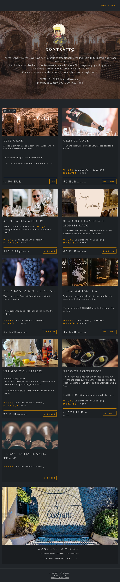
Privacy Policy (60, 575)
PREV (5, 515)
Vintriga (41, 226)
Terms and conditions (60, 578)
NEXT (114, 515)
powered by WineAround (60, 573)
